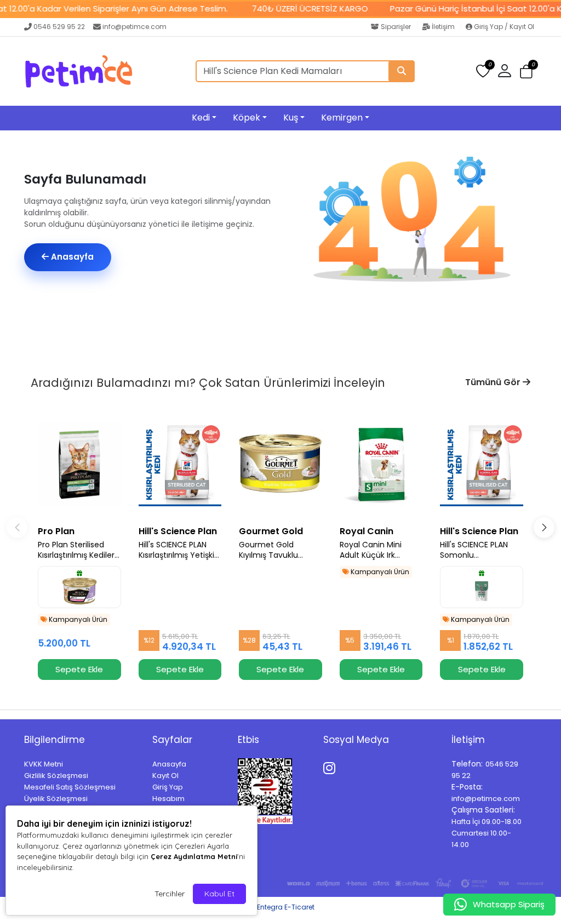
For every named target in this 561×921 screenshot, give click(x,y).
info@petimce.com (134, 26)
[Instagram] (331, 766)
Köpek (246, 117)
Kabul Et (219, 894)
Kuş (290, 117)
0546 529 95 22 (59, 26)
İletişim (443, 26)
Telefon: (467, 763)
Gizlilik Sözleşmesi (56, 775)
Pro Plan (56, 531)
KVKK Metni (43, 764)
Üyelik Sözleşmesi (56, 798)
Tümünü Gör (494, 382)
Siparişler (396, 26)
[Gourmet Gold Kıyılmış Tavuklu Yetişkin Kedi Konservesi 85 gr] (280, 464)
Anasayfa (71, 256)
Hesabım (168, 798)
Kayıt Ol (165, 775)
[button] (526, 71)
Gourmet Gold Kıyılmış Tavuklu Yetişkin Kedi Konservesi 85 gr (270, 550)
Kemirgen (342, 117)
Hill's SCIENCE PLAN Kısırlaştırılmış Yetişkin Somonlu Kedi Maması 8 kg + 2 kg (179, 550)
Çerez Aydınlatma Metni (194, 856)
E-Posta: (467, 786)
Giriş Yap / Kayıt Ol (503, 26)
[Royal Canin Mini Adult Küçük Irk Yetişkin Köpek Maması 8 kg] (381, 464)
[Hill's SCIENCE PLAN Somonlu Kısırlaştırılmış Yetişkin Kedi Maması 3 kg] (481, 464)
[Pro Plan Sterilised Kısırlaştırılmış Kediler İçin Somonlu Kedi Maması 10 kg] (79, 464)
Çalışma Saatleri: (483, 809)
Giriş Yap (167, 787)
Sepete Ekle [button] (79, 669)
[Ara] (401, 71)
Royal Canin (366, 531)
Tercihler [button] (169, 894)
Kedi (201, 117)
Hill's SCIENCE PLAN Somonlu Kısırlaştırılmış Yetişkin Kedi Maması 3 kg (480, 550)
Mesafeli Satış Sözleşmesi (70, 787)
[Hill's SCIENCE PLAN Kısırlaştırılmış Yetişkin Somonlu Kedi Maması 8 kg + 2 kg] (180, 464)
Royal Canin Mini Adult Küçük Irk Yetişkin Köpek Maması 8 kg (371, 550)
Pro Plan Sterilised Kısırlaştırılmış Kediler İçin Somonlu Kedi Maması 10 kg (76, 550)
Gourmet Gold (271, 531)
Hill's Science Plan (178, 531)
